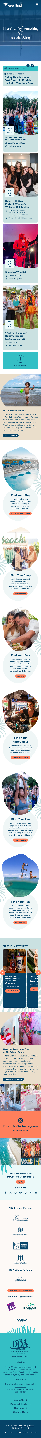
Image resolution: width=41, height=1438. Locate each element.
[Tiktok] (25, 1192)
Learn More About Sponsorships (20, 1291)
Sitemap (33, 1432)
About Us (19, 1400)
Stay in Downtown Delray (20, 514)
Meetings (19, 1408)
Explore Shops (20, 594)
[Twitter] (10, 1192)
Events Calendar (19, 1404)
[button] (32, 65)
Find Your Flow (20, 840)
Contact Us (19, 1412)
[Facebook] (5, 1192)
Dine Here (20, 676)
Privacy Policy (22, 1432)
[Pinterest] (30, 1192)
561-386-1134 (20, 1392)
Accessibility (10, 1432)
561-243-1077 (20, 1387)
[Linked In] (35, 1192)
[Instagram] (15, 1192)
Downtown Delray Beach (23, 1425)
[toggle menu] (37, 4)
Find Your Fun (20, 922)
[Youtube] (20, 1192)
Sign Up (20, 1182)
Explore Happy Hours (20, 758)
